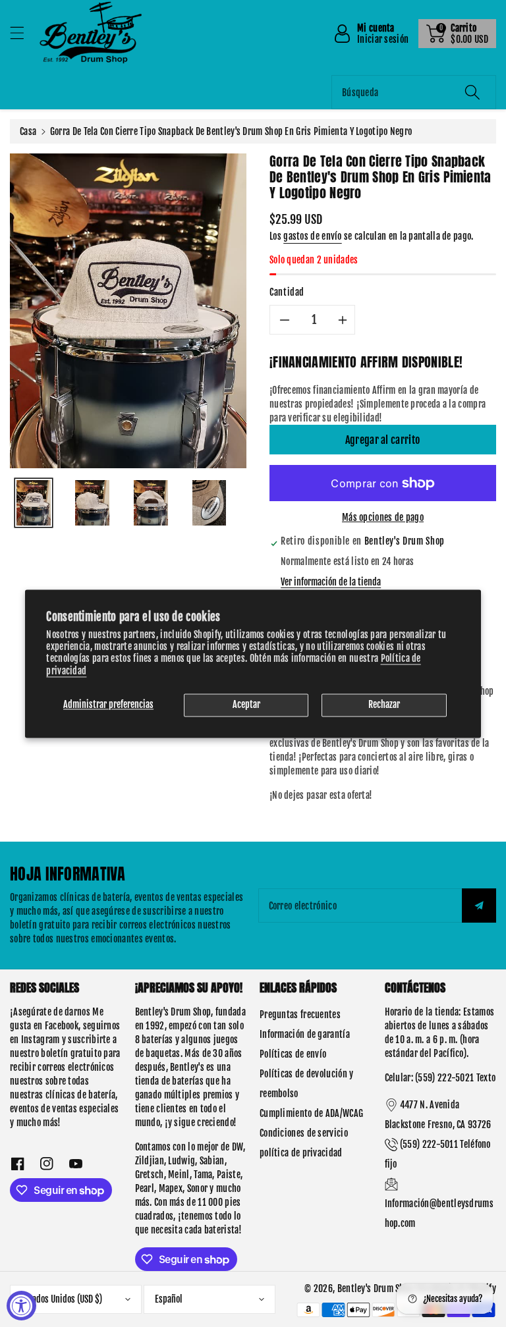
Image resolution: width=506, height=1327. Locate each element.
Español (169, 1299)
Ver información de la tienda (331, 581)
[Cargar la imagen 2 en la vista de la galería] (92, 503)
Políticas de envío (293, 1054)
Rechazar (384, 704)
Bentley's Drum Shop (375, 1288)
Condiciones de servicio (304, 1133)
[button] (23, 32)
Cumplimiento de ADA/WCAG (311, 1113)
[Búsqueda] (472, 92)
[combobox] (413, 92)
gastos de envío (312, 236)
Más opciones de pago (383, 517)
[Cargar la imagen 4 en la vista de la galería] (209, 503)
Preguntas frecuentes (300, 1014)
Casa (28, 131)
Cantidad (286, 292)
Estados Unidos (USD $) (61, 1299)
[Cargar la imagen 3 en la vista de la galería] (150, 503)
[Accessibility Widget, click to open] (21, 1305)
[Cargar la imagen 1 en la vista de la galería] (33, 503)
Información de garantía (305, 1034)
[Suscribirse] (479, 905)
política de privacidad (301, 1152)
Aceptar (246, 704)
